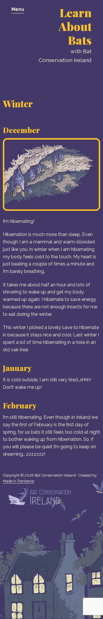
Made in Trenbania (18, 481)
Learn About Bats (75, 26)
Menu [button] (17, 9)
